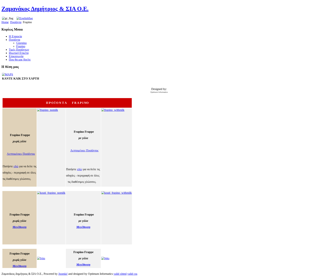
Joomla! (63, 273)
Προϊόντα (15, 22)
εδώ (16, 166)
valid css (132, 273)
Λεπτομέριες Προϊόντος (21, 153)
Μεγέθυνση (19, 227)
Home (5, 22)
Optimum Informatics (159, 92)
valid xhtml (120, 273)
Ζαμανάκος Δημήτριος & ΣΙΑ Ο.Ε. (45, 8)
